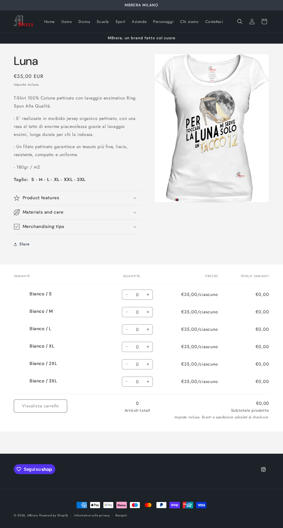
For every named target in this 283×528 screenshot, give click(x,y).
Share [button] (24, 244)
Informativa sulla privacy (92, 515)
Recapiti (121, 515)
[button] (240, 21)
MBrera (32, 515)
